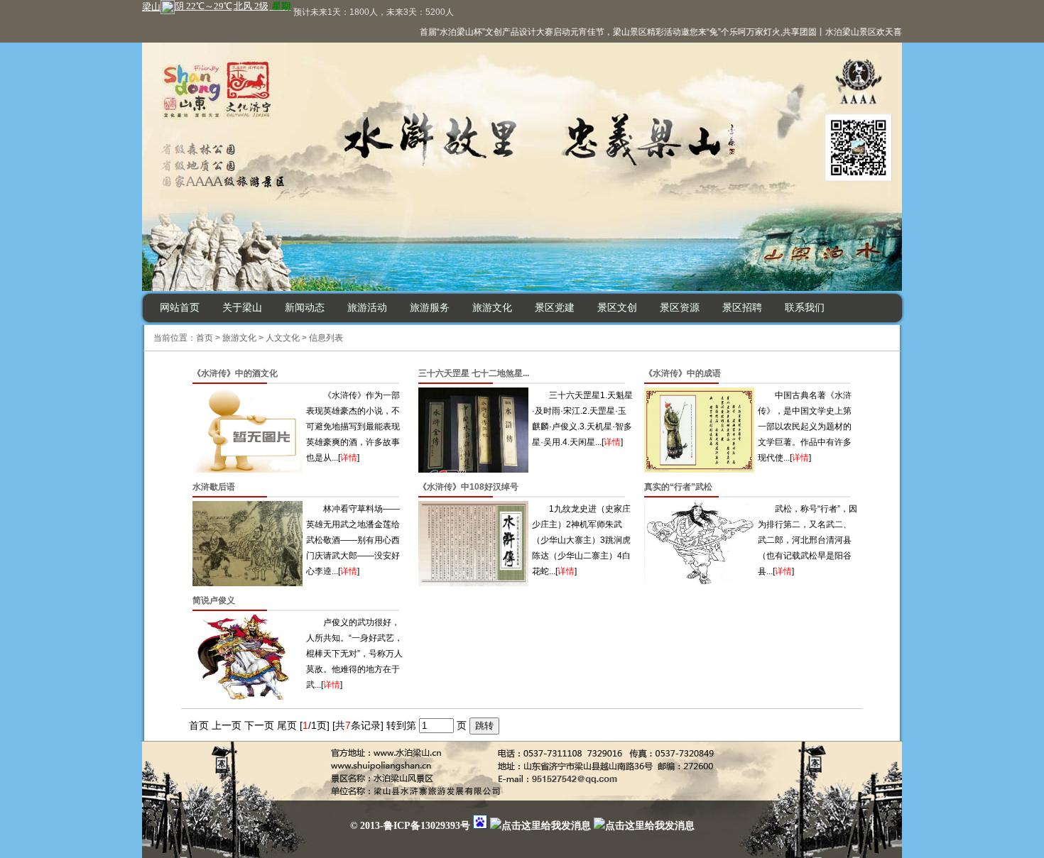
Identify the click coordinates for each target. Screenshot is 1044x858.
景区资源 (680, 307)
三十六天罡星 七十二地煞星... (473, 373)
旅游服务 (430, 307)
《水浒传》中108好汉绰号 (468, 487)
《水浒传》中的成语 (682, 373)
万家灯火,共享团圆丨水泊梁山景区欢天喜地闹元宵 (831, 32)
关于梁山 (242, 307)
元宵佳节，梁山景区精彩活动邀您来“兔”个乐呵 (648, 32)
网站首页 (180, 307)
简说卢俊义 (213, 600)
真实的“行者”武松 (678, 487)
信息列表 (326, 338)
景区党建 (555, 307)
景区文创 (617, 307)
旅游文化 (492, 307)
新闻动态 (305, 307)
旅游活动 (367, 307)
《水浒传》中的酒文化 (235, 373)
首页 (204, 338)
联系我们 (805, 307)
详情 (348, 458)
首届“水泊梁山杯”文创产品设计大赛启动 (485, 32)
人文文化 (283, 338)
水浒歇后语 (213, 487)
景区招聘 (742, 307)
